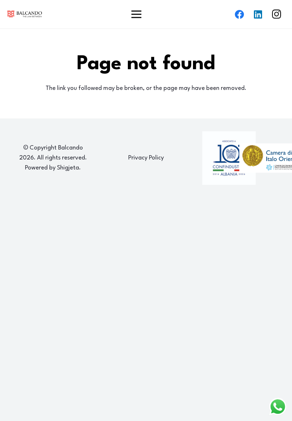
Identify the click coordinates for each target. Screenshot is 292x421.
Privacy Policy (146, 158)
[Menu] (136, 14)
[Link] (24, 14)
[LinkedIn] (258, 14)
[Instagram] (276, 14)
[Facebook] (239, 14)
